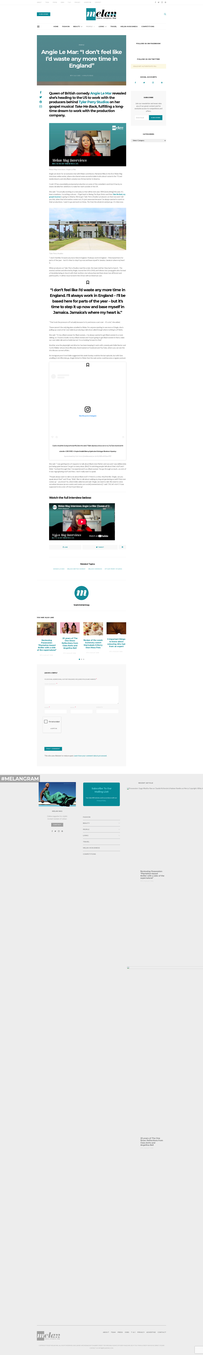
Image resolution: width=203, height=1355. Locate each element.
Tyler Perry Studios (94, 102)
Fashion (66, 26)
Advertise (87, 2)
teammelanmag (81, 605)
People (89, 26)
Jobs (62, 2)
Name (46, 707)
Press (55, 2)
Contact (98, 2)
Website (99, 707)
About (39, 2)
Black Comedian (95, 569)
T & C (69, 2)
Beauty (76, 26)
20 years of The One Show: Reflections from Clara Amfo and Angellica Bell (70, 643)
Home (55, 26)
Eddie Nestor (78, 456)
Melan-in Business (129, 26)
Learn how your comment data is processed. (90, 756)
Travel (113, 26)
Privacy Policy (101, 800)
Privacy (77, 2)
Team (47, 2)
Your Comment (50, 684)
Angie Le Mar (100, 93)
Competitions (147, 26)
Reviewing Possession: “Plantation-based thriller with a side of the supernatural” (47, 645)
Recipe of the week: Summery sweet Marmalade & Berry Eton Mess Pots (93, 644)
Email (72, 707)
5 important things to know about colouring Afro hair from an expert (116, 643)
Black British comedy (77, 569)
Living (101, 26)
